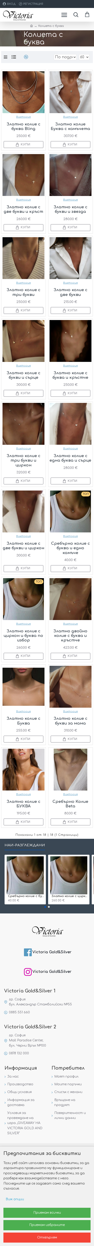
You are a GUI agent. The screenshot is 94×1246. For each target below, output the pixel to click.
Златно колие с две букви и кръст (23, 209)
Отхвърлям (47, 1237)
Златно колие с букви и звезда (70, 209)
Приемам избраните (47, 1225)
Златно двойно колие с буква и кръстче (70, 636)
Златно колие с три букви (23, 292)
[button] (45, 907)
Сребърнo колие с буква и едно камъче (70, 548)
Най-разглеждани (25, 845)
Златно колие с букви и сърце (23, 375)
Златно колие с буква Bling (23, 126)
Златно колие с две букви (70, 292)
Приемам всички (47, 1212)
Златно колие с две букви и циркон (23, 545)
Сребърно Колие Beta (70, 803)
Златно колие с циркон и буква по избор (23, 636)
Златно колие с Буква (23, 720)
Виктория (23, 116)
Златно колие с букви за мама (70, 720)
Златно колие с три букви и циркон (23, 460)
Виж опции (15, 1199)
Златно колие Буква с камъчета (70, 126)
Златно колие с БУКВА (23, 803)
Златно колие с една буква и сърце (70, 458)
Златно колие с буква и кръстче (70, 375)
